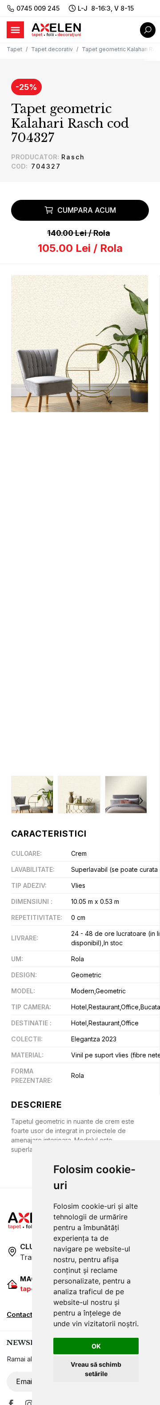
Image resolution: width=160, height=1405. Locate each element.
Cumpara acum (86, 210)
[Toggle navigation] (15, 29)
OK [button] (96, 1346)
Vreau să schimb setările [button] (96, 1368)
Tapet (14, 49)
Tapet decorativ (52, 49)
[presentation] (17, 800)
